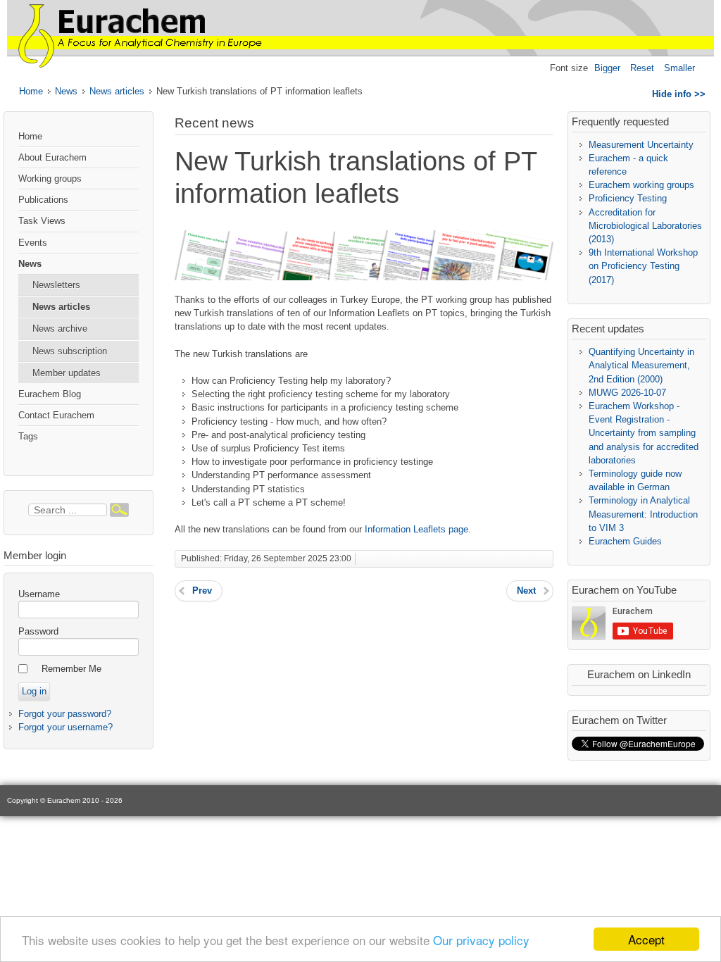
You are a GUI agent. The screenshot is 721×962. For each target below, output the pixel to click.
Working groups (50, 178)
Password (38, 631)
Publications (43, 199)
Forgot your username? (65, 727)
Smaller (679, 68)
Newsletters (56, 285)
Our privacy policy (481, 940)
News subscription (69, 351)
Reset (642, 68)
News (66, 91)
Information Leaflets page (416, 529)
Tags (28, 436)
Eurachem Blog (49, 394)
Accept (646, 939)
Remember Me (71, 668)
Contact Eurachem (56, 415)
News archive (59, 328)
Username (39, 594)
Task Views (41, 220)
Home (31, 91)
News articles (116, 91)
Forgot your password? (64, 713)
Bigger (607, 68)
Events (32, 242)
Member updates (66, 373)
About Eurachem (52, 157)
